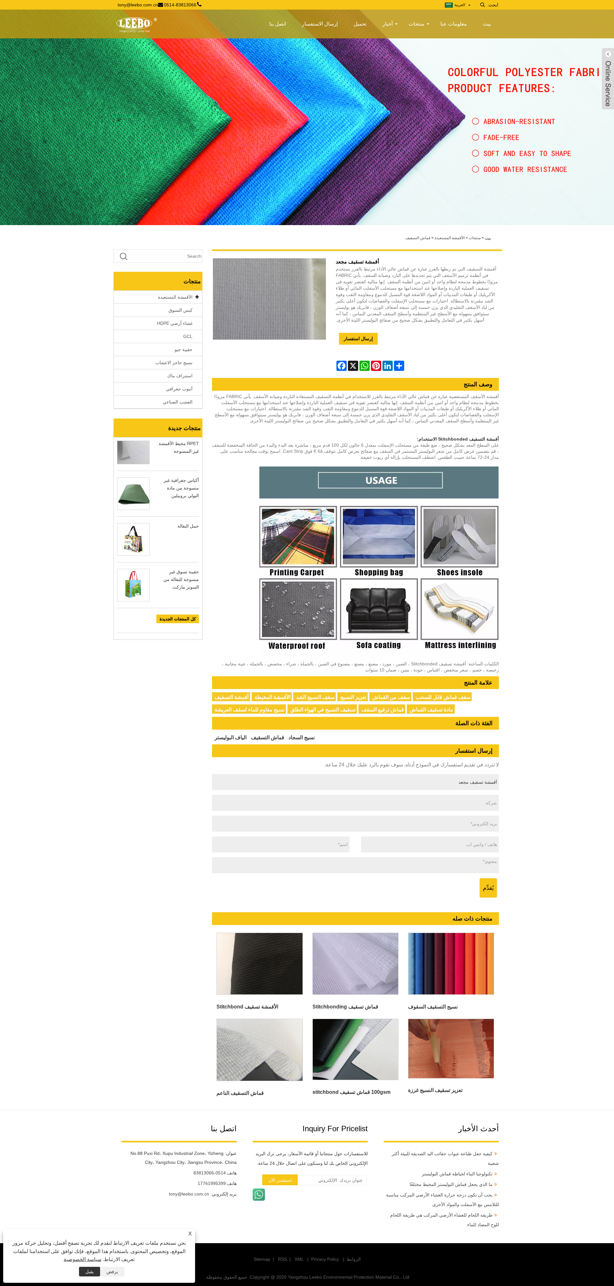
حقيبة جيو (184, 349)
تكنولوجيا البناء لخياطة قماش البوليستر (457, 1173)
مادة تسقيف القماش (431, 709)
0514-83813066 (209, 1172)
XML (299, 1259)
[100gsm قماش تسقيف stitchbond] (355, 1049)
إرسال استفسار (358, 338)
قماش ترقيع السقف (382, 709)
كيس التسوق (181, 310)
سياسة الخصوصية (82, 1259)
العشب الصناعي (178, 401)
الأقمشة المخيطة (272, 697)
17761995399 (212, 1183)
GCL (188, 336)
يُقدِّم (488, 888)
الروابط (354, 1259)
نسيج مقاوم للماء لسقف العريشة (249, 709)
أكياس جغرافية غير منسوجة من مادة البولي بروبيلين (181, 488)
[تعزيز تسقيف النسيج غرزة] (451, 1048)
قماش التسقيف (417, 238)
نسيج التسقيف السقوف (433, 1006)
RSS (282, 1259)
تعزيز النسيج (353, 697)
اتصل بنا (277, 24)
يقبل (89, 1271)
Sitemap (262, 1259)
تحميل (360, 24)
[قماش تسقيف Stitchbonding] (355, 964)
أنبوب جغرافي (179, 388)
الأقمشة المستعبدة (450, 238)
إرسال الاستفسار (320, 24)
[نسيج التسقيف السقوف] (451, 964)
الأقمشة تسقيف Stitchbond (247, 1006)
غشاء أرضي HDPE (175, 323)
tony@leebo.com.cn (189, 1193)
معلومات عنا (453, 24)
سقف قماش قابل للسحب (443, 697)
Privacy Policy (325, 1259)
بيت (487, 24)
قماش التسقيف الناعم (240, 1093)
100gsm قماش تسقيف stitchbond (351, 1092)
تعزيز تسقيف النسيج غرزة (435, 1090)
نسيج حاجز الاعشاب (174, 362)
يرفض (112, 1271)
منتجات (416, 24)
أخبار (387, 24)
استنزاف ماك (180, 375)
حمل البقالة (188, 526)
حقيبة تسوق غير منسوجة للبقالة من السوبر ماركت (181, 579)
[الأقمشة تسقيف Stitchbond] (260, 964)
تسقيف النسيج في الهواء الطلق (323, 709)
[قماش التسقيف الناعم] (260, 1050)
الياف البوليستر (231, 737)
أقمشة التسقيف (231, 697)
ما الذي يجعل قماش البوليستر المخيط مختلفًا (451, 1184)
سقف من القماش (391, 697)
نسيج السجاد (301, 737)
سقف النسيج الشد (315, 697)
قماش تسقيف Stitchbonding (345, 1006)
